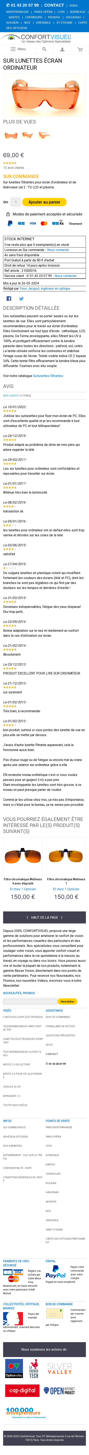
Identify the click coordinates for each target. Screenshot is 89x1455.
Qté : (6, 202)
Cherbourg (33, 17)
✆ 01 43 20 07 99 (22, 5)
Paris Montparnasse (59, 1127)
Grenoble (43, 22)
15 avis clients (13, 168)
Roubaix (54, 17)
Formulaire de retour (60, 1026)
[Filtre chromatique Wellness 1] (66, 857)
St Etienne (65, 22)
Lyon (61, 11)
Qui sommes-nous (14, 1127)
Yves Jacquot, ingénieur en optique (45, 288)
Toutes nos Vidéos (15, 1105)
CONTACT (54, 5)
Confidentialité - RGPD (17, 1168)
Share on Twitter (21, 299)
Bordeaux (77, 11)
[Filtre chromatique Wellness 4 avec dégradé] (23, 857)
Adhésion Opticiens (15, 1136)
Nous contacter (58, 250)
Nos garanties (12, 1145)
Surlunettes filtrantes (48, 376)
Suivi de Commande (58, 1017)
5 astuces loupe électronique (23, 1017)
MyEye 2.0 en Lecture (16, 1064)
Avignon (12, 22)
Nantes (14, 17)
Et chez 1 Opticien (23, 889)
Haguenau (73, 17)
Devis (49, 1044)
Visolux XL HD (12, 1086)
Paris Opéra (43, 11)
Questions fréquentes (60, 1035)
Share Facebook (9, 299)
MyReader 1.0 (11, 1096)
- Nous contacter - (65, 276)
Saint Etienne (54, 1229)
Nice (27, 22)
